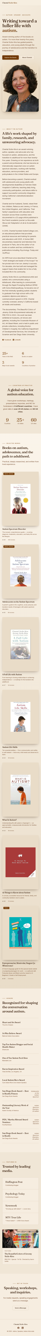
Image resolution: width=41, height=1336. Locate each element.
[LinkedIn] (23, 1328)
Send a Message (20, 1308)
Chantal (9, 3)
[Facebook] (18, 1328)
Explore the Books (10, 57)
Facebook (8, 340)
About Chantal (27, 57)
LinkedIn (18, 340)
